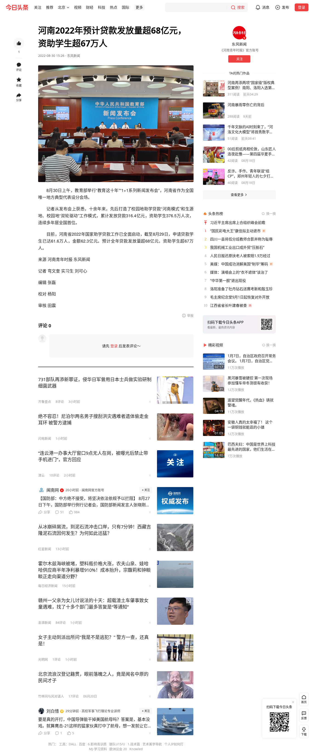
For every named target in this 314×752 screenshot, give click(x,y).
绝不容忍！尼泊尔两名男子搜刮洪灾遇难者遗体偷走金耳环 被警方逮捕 (93, 419)
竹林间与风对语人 (51, 696)
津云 (41, 475)
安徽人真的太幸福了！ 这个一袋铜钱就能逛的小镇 (250, 425)
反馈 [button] (304, 718)
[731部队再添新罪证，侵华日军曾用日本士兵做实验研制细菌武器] (175, 390)
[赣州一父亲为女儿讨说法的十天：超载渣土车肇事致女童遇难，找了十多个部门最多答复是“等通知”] (175, 611)
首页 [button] (304, 702)
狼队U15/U (117, 744)
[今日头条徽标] (17, 7)
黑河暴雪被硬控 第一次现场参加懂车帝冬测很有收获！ (250, 380)
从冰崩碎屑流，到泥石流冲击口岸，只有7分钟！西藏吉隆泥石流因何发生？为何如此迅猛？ (94, 530)
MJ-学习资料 (98, 749)
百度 (82, 744)
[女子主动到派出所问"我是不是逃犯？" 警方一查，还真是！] (175, 648)
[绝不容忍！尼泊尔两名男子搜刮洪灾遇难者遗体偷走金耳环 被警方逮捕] (175, 427)
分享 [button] (19, 100)
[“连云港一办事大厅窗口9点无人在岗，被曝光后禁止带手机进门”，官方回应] (175, 463)
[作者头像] (239, 33)
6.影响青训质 (97, 744)
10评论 (54, 475)
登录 (301, 7)
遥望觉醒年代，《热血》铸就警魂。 (251, 403)
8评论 (60, 401)
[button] (37, 7)
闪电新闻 (44, 438)
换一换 (271, 213)
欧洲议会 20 (118, 749)
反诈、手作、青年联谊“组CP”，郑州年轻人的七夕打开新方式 (251, 173)
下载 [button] (303, 730)
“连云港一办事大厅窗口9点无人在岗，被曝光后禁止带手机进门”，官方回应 (93, 456)
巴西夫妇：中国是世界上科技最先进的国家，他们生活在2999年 (251, 447)
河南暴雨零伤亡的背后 (246, 104)
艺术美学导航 (152, 744)
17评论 (74, 696)
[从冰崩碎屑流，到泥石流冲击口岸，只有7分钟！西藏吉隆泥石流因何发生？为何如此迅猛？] (175, 537)
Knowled (136, 749)
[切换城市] (68, 7)
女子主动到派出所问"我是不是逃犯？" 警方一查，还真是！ (93, 640)
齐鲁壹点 (44, 401)
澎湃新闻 (44, 622)
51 (62, 512)
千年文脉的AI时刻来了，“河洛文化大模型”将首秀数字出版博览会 (250, 129)
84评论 (61, 622)
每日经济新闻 (47, 586)
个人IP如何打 (173, 744)
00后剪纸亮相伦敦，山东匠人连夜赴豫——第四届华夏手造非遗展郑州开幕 (252, 151)
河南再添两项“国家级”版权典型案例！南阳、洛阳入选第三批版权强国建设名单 (251, 85)
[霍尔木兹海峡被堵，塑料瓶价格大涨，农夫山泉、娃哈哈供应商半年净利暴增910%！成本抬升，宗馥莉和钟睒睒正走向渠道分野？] (175, 574)
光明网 (43, 659)
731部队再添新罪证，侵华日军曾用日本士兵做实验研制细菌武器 (94, 382)
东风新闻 (73, 55)
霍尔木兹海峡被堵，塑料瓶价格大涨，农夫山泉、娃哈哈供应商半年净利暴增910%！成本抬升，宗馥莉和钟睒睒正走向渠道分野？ (94, 570)
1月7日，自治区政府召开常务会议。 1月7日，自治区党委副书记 (252, 358)
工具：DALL (67, 744)
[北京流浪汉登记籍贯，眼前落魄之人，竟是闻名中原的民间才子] (175, 684)
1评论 (56, 659)
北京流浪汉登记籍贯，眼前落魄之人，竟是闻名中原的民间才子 (93, 677)
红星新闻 (44, 549)
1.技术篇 (134, 744)
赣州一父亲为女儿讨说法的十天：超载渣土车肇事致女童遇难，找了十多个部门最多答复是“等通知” (93, 603)
